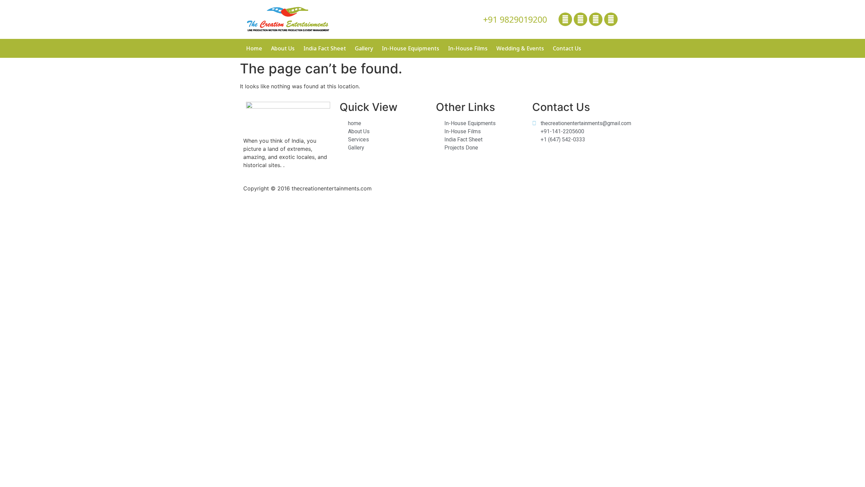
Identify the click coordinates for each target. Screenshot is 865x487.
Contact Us (567, 48)
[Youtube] (611, 19)
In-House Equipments (410, 48)
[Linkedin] (595, 19)
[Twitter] (580, 19)
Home (254, 48)
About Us (283, 48)
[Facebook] (565, 19)
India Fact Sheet (324, 48)
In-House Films (468, 48)
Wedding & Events (520, 48)
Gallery (364, 48)
